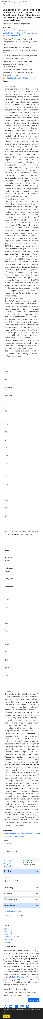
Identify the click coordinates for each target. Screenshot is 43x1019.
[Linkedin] (10, 1007)
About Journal (9, 931)
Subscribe (34, 1000)
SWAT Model (18, 836)
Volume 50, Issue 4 (30, 860)
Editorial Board (10, 934)
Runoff (37, 834)
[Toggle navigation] (21, 4)
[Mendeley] (22, 1007)
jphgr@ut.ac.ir (18, 977)
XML (9, 877)
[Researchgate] (16, 1007)
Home (6, 929)
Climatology (8, 843)
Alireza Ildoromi (25, 30)
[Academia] (5, 1007)
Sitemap (7, 942)
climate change (10, 834)
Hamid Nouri (8, 30)
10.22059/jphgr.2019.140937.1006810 (21, 78)
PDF (13, 880)
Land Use (7, 836)
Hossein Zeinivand (10, 35)
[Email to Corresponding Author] (14, 30)
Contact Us (8, 939)
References (12, 851)
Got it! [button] (6, 1016)
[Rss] (27, 1007)
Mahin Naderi (8, 33)
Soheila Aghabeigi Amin (27, 33)
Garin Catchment (25, 834)
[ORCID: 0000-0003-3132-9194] (19, 35)
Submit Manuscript (11, 936)
